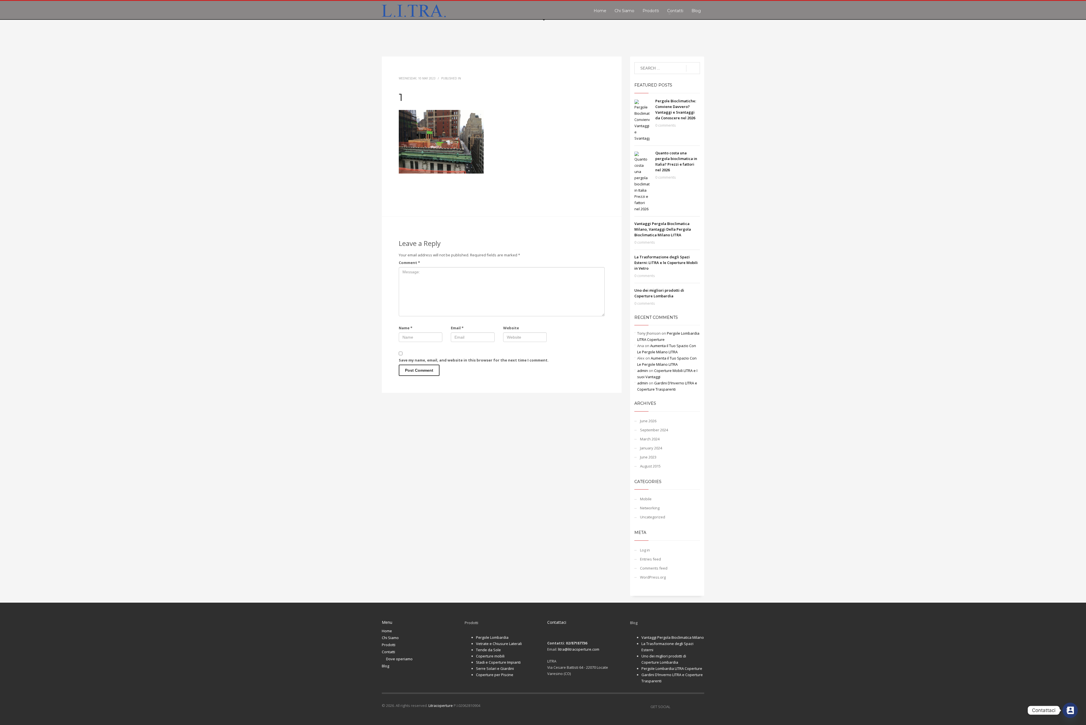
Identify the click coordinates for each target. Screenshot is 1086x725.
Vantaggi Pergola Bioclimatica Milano (672, 637)
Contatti (388, 651)
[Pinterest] (691, 706)
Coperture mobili (490, 656)
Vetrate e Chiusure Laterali (499, 643)
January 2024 (651, 448)
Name (405, 327)
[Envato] (700, 706)
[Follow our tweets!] (683, 706)
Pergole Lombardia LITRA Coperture (671, 668)
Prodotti (388, 644)
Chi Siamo (390, 637)
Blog (385, 665)
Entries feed (650, 559)
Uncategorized (652, 517)
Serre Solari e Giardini (495, 668)
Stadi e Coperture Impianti (498, 662)
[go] (693, 68)
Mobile (646, 498)
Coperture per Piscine (494, 674)
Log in (645, 550)
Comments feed (653, 568)
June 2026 (648, 420)
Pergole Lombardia (492, 637)
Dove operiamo (399, 658)
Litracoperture (440, 705)
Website (511, 327)
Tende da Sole (488, 649)
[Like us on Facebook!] (674, 706)
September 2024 (654, 429)
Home (387, 630)
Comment (409, 262)
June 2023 (648, 457)
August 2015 (650, 466)
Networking (650, 507)
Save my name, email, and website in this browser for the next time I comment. (474, 360)
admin (642, 370)
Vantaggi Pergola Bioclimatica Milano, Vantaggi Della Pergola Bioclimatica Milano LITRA (662, 229)
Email (457, 327)
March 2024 (650, 439)
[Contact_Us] (1070, 710)
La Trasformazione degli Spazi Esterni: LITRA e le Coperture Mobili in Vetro (666, 262)
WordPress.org (653, 577)
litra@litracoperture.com (578, 649)
